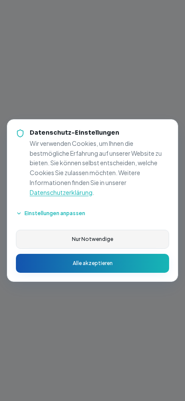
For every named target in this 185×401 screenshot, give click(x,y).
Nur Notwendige (92, 239)
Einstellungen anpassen (55, 213)
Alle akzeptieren (93, 263)
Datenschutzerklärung (61, 192)
